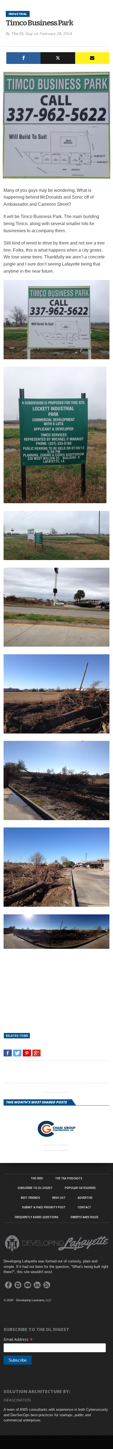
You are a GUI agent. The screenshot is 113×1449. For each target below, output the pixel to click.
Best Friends (30, 1197)
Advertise (85, 1197)
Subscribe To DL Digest (35, 1187)
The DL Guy (22, 33)
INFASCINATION (17, 1400)
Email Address (18, 1339)
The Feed (37, 1178)
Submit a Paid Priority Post (44, 1207)
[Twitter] (58, 58)
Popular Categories (80, 1187)
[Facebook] (23, 58)
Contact (84, 1207)
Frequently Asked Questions (36, 1217)
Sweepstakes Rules (84, 1217)
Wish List (59, 1197)
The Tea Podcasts (68, 1178)
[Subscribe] (92, 58)
